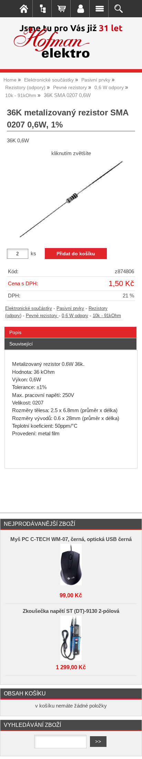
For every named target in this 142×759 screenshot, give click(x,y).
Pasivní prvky (70, 308)
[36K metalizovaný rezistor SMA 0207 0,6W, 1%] (71, 199)
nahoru (131, 748)
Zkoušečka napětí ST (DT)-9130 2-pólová (71, 611)
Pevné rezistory (42, 315)
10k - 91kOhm (107, 315)
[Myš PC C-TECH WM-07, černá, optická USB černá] (71, 564)
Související (21, 344)
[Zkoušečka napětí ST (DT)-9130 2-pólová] (71, 636)
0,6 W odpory (75, 315)
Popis (15, 332)
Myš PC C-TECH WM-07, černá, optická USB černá (71, 539)
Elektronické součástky (28, 308)
